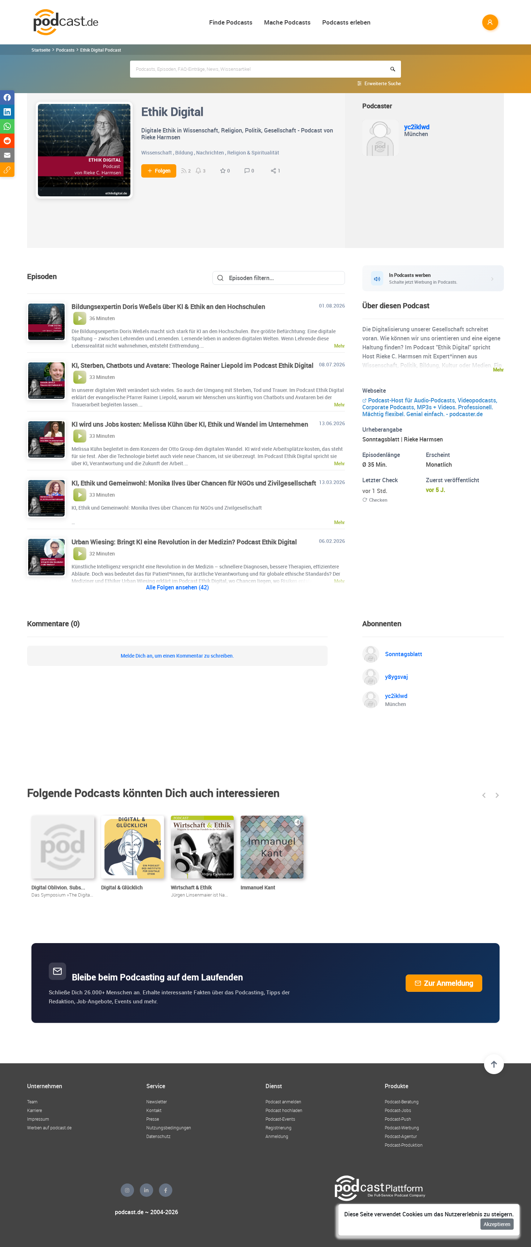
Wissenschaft (156, 152)
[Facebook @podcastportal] (165, 1190)
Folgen (162, 170)
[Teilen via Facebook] (7, 97)
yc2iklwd (416, 126)
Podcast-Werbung (402, 1127)
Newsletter (156, 1101)
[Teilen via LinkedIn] (7, 112)
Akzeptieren (497, 1224)
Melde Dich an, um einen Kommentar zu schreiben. (177, 656)
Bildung (184, 152)
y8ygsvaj (396, 677)
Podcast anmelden (283, 1101)
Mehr (498, 369)
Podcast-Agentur (401, 1136)
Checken (378, 500)
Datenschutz (158, 1136)
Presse (152, 1119)
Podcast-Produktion (404, 1145)
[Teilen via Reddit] (7, 141)
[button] (484, 795)
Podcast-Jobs (398, 1110)
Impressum (38, 1119)
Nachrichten (210, 152)
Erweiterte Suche (382, 83)
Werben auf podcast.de (49, 1127)
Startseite (40, 50)
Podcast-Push (398, 1119)
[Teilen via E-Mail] (7, 155)
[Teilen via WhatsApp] (7, 126)
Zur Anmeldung (448, 983)
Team (32, 1101)
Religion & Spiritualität (253, 152)
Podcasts (65, 50)
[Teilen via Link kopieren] (7, 169)
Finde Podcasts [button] (230, 22)
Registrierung (279, 1127)
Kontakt (153, 1110)
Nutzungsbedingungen (168, 1127)
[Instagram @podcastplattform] (127, 1190)
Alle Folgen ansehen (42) (177, 587)
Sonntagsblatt (403, 654)
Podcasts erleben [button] (346, 22)
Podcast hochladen (284, 1110)
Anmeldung (277, 1136)
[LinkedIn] (146, 1190)
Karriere (34, 1110)
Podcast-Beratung (402, 1101)
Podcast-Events (280, 1119)
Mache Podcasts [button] (287, 22)
